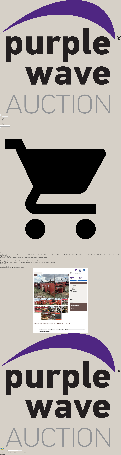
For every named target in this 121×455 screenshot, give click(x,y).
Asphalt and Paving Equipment (7, 254)
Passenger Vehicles (26, 260)
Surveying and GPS (116, 254)
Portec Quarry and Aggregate (80, 329)
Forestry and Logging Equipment (5, 256)
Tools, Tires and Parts (3, 263)
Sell (2, 120)
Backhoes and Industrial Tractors (23, 254)
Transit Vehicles (37, 260)
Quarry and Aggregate (88, 254)
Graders (63, 254)
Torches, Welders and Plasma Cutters (49, 262)
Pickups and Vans (31, 260)
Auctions (3, 118)
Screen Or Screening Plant (60, 329)
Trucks (23, 267)
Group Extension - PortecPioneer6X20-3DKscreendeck (76, 295)
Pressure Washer (38, 262)
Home (35, 268)
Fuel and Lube (12, 262)
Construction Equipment (3, 253)
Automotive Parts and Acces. (13, 260)
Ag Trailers (1, 265)
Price (72, 277)
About (3, 124)
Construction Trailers (6, 265)
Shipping (3, 123)
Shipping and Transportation (75, 305)
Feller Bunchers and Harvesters (4, 257)
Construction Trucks (6, 267)
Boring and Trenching (31, 254)
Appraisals (3, 122)
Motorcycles (21, 260)
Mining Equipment (66, 254)
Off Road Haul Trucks (72, 254)
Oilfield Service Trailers (12, 265)
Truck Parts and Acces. (18, 267)
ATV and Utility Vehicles (5, 260)
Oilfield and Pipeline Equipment (80, 254)
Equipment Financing (74, 303)
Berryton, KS (71, 274)
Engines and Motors (7, 262)
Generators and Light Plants (18, 262)
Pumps (42, 262)
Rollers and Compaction (94, 254)
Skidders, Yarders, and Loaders (42, 257)
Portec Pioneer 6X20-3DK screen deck (58, 268)
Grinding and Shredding (23, 257)
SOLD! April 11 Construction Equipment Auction (44, 268)
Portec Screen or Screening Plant (44, 331)
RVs (34, 260)
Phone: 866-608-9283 (11, 452)
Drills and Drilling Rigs (55, 254)
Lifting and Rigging (25, 262)
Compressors (2, 262)
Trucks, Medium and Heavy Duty (5, 266)
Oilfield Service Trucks (12, 267)
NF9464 (71, 302)
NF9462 (71, 299)
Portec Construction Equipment (69, 329)
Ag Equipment (2, 252)
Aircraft (1, 260)
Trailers (17, 265)
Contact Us (3, 117)
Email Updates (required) (4, 450)
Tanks (43, 262)
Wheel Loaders (4, 255)
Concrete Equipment (44, 254)
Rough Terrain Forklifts (101, 254)
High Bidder (80, 277)
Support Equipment (3, 261)
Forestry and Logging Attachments (14, 257)
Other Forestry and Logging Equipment (32, 257)
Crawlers (51, 254)
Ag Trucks (1, 267)
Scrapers (106, 254)
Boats (18, 260)
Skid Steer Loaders (110, 254)
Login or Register (4, 116)
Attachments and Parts (15, 254)
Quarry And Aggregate (51, 329)
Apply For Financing (78, 280)
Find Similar (72, 308)
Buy (2, 119)
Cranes (49, 254)
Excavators (60, 254)
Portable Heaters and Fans (32, 262)
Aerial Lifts (1, 254)
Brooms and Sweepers (38, 254)
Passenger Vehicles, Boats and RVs (5, 259)
